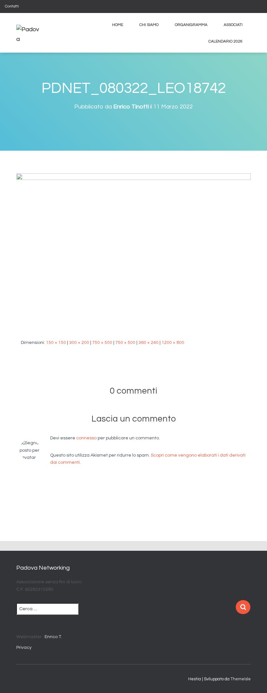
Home (117, 25)
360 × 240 (148, 342)
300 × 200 (79, 342)
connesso (86, 438)
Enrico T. (53, 637)
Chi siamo (149, 25)
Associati (233, 25)
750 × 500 (102, 342)
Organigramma (191, 25)
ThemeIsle (241, 679)
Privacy (24, 647)
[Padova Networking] (27, 33)
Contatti (12, 6)
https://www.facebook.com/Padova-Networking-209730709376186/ (252, 7)
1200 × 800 (173, 342)
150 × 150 (56, 342)
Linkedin (260, 7)
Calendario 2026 (225, 41)
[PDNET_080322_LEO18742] (133, 251)
